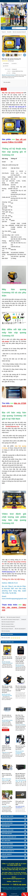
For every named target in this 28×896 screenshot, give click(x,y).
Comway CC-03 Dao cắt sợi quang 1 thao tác (7, 803)
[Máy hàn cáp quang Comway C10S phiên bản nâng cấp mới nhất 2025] (21, 679)
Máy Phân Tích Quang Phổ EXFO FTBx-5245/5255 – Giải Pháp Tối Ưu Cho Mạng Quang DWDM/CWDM (20, 719)
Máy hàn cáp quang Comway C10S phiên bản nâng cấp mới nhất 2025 (21, 688)
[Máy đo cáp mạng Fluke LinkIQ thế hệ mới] (7, 767)
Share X (15, 63)
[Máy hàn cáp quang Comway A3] (14, 43)
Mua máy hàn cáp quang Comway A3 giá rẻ (10, 619)
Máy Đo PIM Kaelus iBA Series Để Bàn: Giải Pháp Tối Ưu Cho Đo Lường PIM (20, 776)
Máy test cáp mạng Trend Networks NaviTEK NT (20, 747)
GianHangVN (16, 895)
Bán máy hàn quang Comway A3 (13, 617)
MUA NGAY (5, 729)
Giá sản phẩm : (7, 82)
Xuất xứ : (9, 71)
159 (11, 60)
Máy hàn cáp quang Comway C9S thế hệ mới (7, 658)
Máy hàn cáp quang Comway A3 (8, 626)
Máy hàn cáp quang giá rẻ (20, 628)
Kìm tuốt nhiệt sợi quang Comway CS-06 (7, 717)
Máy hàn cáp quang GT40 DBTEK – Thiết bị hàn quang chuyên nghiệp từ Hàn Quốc (7, 689)
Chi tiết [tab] (4, 89)
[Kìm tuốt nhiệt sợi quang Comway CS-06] (7, 709)
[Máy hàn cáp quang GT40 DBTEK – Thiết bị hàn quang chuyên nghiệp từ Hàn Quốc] (7, 679)
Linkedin (6, 65)
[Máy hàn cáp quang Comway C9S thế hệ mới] (7, 650)
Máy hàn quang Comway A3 (7, 628)
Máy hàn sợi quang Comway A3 (8, 621)
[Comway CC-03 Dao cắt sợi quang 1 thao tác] (7, 795)
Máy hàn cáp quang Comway (7, 624)
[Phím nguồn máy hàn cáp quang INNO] (21, 795)
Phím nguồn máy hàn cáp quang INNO (20, 803)
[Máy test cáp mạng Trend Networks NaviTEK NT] (21, 739)
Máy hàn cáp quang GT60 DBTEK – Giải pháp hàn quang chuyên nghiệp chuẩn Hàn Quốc (21, 660)
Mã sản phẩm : (8, 69)
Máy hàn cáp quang (6, 631)
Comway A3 (23, 619)
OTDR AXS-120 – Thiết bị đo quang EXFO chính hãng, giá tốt (6, 748)
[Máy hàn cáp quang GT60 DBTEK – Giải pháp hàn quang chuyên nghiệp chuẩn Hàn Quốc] (21, 650)
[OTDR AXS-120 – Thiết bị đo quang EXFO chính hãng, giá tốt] (7, 739)
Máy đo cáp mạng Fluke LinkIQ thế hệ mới (7, 775)
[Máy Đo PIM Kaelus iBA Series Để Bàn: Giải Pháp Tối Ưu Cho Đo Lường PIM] (21, 767)
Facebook (6, 63)
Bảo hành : (8, 73)
